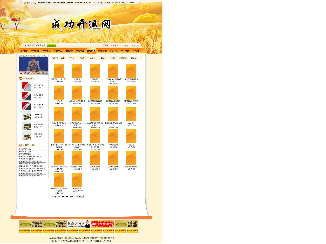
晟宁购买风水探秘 (25, 149)
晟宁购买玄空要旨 (25, 151)
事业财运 (35, 51)
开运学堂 (80, 51)
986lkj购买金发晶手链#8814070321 (30, 154)
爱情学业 (46, 51)
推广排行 (125, 51)
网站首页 (24, 51)
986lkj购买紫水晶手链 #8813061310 (30, 161)
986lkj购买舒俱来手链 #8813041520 (30, 164)
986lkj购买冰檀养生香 (26, 156)
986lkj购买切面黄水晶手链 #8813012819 (32, 166)
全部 (62, 58)
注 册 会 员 (114, 45)
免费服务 (69, 51)
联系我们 (136, 51)
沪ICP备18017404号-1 (107, 238)
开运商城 (91, 51)
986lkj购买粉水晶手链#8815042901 (30, 159)
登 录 (51, 45)
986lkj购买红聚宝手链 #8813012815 (30, 173)
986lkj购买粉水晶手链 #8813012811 (30, 168)
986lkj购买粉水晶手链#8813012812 (30, 176)
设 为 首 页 (135, 45)
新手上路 (114, 51)
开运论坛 (102, 51)
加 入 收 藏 (125, 45)
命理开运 (58, 51)
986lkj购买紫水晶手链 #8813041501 (30, 171)
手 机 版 (106, 45)
